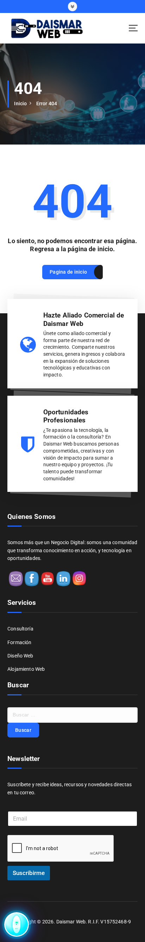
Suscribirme (29, 872)
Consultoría (20, 629)
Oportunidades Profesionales (66, 416)
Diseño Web (20, 656)
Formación (19, 642)
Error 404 (46, 103)
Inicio (20, 103)
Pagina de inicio (68, 272)
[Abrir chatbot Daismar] (16, 925)
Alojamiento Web (26, 669)
